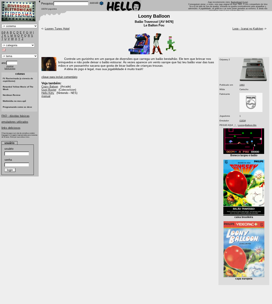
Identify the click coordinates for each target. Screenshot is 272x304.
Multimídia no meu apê (14, 101)
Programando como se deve (17, 107)
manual (45, 96)
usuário (8, 148)
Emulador (224, 120)
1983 (242, 85)
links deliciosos (10, 127)
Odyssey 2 (225, 59)
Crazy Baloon (49, 86)
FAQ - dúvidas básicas (15, 116)
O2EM (242, 120)
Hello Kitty (47, 93)
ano (3, 63)
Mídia (222, 89)
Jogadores (225, 116)
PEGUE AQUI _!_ (228, 125)
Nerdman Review (11, 95)
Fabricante (225, 94)
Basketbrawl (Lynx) (239, 2)
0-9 (3, 32)
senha (8, 159)
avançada (94, 2)
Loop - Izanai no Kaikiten (247, 28)
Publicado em (226, 85)
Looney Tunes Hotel (57, 28)
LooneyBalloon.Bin (247, 125)
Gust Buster (48, 89)
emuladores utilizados (14, 121)
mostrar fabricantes (9, 67)
